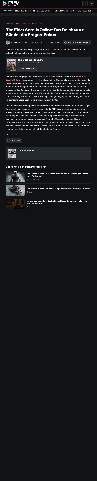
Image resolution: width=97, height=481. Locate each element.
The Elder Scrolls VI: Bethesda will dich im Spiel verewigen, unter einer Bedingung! (57, 174)
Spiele (18, 23)
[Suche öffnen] (85, 3)
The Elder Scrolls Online (32, 23)
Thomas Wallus (26, 150)
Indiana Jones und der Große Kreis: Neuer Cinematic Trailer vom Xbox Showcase (57, 202)
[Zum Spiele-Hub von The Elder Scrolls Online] (11, 65)
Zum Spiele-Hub (27, 69)
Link (15, 135)
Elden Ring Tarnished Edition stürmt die (32, 11)
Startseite (9, 23)
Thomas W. (15, 42)
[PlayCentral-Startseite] (11, 3)
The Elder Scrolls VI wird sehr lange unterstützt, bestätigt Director (58, 188)
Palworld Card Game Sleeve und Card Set (72, 11)
